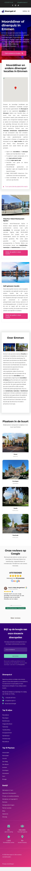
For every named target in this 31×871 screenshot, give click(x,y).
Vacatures (5, 814)
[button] (15, 88)
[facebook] (12, 5)
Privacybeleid (21, 664)
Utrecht (4, 758)
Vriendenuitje (6, 738)
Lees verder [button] (7, 601)
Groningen (5, 770)
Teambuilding (6, 729)
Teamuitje (5, 726)
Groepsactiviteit (7, 732)
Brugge (4, 779)
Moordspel (5, 718)
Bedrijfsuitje (6, 721)
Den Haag (5, 761)
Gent (3, 776)
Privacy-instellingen (8, 864)
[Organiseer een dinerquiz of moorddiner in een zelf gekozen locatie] (15, 262)
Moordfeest (5, 741)
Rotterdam (5, 755)
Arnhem (4, 767)
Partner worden (6, 808)
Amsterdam (5, 752)
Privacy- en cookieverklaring (10, 796)
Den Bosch (5, 764)
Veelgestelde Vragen (8, 805)
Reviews (4, 802)
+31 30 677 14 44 (8, 2)
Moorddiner (5, 715)
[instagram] (15, 5)
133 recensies (20, 578)
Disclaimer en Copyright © (9, 799)
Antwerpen (5, 773)
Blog (3, 811)
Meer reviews (15, 618)
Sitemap (4, 817)
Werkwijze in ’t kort (7, 790)
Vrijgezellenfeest (7, 724)
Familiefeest (6, 735)
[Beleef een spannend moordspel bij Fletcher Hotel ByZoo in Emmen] (15, 195)
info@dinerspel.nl (22, 2)
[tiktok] (18, 5)
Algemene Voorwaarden (9, 793)
